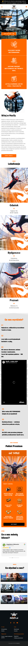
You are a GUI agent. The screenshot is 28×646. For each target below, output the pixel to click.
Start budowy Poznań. (19, 599)
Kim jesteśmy (4, 629)
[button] (2, 7)
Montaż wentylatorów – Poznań (7, 598)
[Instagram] (14, 622)
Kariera (2, 630)
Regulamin (16, 636)
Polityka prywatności (18, 638)
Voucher (16, 630)
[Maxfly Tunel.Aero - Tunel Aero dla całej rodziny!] (14, 7)
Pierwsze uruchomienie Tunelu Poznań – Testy (7, 586)
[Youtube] (17, 622)
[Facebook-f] (10, 622)
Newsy (3, 576)
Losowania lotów (7, 578)
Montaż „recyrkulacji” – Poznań (20, 587)
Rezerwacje (16, 629)
